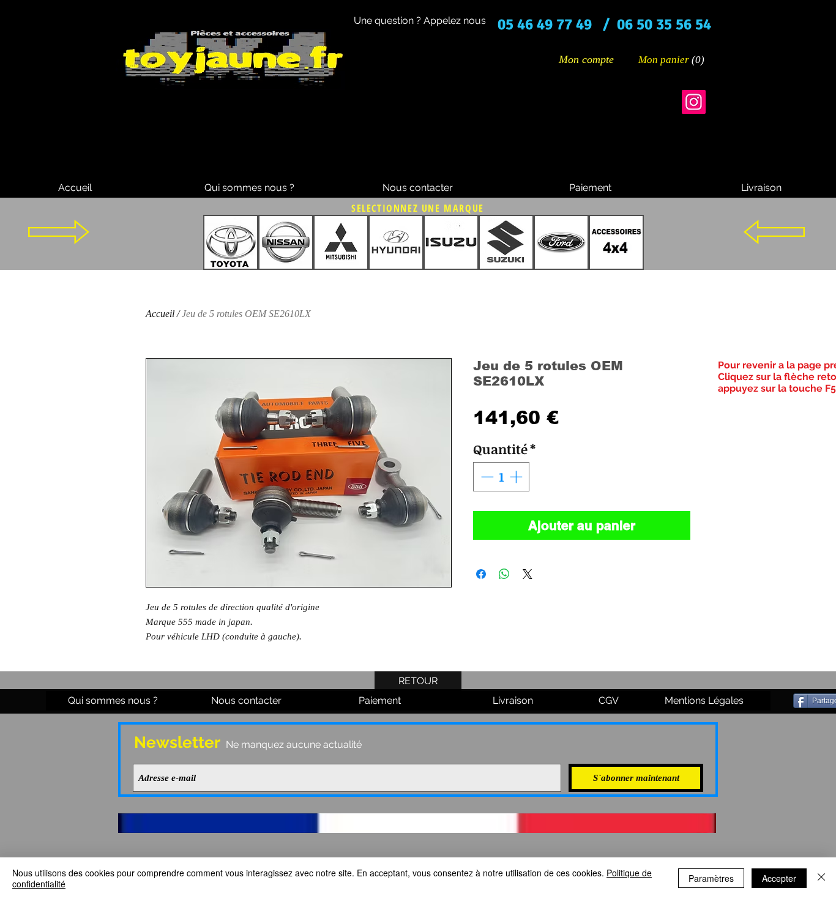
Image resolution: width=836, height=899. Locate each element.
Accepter (779, 878)
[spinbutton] (501, 477)
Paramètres (711, 878)
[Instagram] (694, 102)
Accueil (160, 313)
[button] (672, 59)
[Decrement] (486, 477)
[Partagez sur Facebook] (481, 574)
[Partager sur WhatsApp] (504, 574)
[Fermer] (821, 878)
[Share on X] (527, 574)
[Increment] (517, 477)
